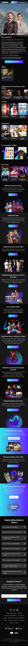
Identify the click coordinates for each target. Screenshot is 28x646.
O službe (20, 613)
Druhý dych (14, 116)
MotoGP (10, 312)
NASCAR (15, 312)
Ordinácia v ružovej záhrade (22, 117)
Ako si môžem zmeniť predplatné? (11, 560)
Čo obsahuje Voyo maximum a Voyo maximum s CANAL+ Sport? (11, 565)
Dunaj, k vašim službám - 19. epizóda (6, 98)
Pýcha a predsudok (22, 139)
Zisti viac (13, 226)
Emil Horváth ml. (10, 58)
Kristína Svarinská (8, 57)
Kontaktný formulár (12, 620)
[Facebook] (10, 610)
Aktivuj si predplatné (13, 346)
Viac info (21, 52)
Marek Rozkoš (15, 57)
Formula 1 (19, 310)
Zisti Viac (13, 194)
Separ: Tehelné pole (22, 180)
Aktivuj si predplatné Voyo (14, 61)
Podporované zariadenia (10, 615)
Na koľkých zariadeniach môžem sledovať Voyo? (10, 538)
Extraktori (5, 138)
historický (3, 39)
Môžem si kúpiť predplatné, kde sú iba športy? (12, 572)
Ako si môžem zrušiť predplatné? (10, 543)
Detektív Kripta (5, 116)
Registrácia (14, 2)
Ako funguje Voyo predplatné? (10, 527)
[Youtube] (17, 610)
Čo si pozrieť (21, 615)
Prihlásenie (22, 2)
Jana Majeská (17, 58)
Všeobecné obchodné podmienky (16, 618)
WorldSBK (20, 312)
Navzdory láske (14, 138)
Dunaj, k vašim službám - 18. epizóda (18, 98)
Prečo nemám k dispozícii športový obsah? (11, 554)
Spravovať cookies (14, 622)
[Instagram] (14, 610)
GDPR (5, 620)
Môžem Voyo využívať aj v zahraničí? (12, 532)
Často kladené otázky (11, 613)
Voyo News (21, 620)
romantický (8, 39)
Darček (5, 618)
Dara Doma (14, 179)
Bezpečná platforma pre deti (13, 401)
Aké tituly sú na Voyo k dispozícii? (11, 548)
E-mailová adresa (6, 596)
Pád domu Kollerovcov (5, 180)
